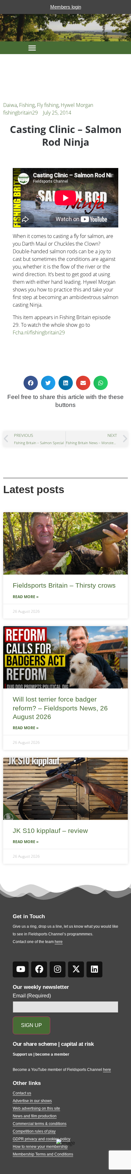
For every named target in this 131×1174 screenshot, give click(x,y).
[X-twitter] (76, 969)
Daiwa (10, 104)
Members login (65, 7)
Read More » (25, 596)
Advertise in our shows (32, 1101)
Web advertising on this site (36, 1108)
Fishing (27, 104)
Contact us (22, 1093)
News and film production (35, 1116)
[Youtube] (21, 969)
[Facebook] (39, 969)
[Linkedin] (94, 969)
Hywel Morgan (77, 104)
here (59, 942)
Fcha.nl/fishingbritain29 (39, 332)
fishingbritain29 (20, 112)
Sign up (31, 1025)
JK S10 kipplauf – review (50, 830)
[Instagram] (58, 969)
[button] (32, 47)
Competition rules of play (34, 1131)
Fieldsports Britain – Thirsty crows (64, 585)
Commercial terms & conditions (39, 1124)
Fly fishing (48, 104)
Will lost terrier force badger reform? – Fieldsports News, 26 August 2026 (60, 707)
